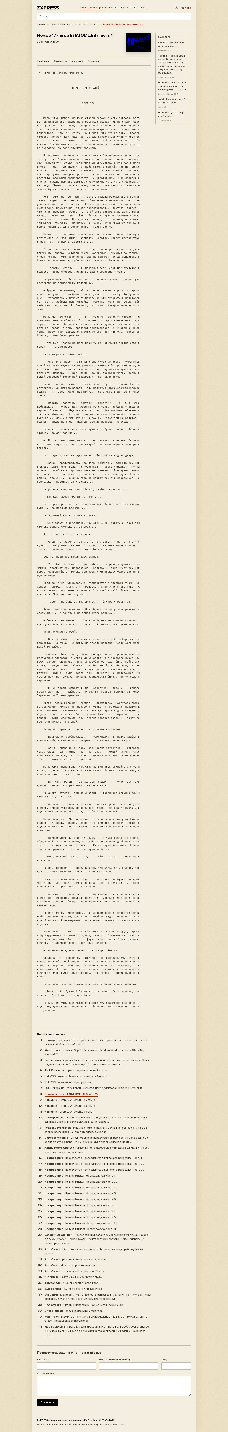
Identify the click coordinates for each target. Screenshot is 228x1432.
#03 (95, 24)
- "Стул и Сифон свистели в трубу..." (74, 1277)
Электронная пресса (93, 7)
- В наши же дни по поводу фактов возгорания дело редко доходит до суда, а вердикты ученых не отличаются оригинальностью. (97, 1140)
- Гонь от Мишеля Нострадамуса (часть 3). (81, 1187)
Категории (43, 61)
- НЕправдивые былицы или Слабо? (74, 1271)
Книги (112, 7)
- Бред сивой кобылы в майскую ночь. (76, 1259)
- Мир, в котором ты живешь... (70, 1265)
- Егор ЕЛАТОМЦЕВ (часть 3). (70, 1106)
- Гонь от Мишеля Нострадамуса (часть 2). (81, 1181)
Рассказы (93, 61)
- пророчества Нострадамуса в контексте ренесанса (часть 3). (94, 1170)
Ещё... (144, 7)
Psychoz (83, 24)
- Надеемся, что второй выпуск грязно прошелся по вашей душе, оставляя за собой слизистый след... (96, 1042)
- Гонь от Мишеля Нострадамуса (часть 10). (81, 1223)
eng (189, 7)
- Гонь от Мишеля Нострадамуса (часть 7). (81, 1205)
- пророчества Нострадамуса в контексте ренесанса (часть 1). (94, 1158)
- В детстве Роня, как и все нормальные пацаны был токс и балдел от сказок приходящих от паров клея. (97, 1319)
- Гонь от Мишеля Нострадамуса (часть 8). (81, 1211)
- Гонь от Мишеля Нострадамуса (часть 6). (81, 1199)
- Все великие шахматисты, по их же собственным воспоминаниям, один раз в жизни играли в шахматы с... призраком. (97, 1119)
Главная (41, 24)
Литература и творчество (68, 61)
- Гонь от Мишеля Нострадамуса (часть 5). (81, 1193)
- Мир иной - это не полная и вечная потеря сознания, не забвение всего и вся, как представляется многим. (96, 1130)
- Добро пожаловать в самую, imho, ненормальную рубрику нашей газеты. (94, 1251)
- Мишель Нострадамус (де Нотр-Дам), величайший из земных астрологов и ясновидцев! (98, 1150)
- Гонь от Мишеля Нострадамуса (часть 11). (81, 1229)
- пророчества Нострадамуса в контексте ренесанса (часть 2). (94, 1164)
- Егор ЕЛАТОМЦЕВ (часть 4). (70, 1112)
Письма (123, 7)
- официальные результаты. (68, 1082)
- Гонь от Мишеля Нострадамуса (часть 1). (80, 1175)
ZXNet (134, 7)
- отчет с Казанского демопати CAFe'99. (77, 1076)
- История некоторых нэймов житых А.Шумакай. (84, 1305)
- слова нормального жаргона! (73, 1311)
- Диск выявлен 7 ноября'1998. (72, 1283)
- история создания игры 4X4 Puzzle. (76, 1070)
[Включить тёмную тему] (176, 7)
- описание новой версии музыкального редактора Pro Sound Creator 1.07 (95, 1088)
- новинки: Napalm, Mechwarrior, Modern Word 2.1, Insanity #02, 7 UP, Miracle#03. (94, 1052)
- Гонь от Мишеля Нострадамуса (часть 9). (81, 1217)
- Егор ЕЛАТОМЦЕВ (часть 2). (70, 1100)
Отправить (47, 1402)
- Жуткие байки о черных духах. (73, 1289)
